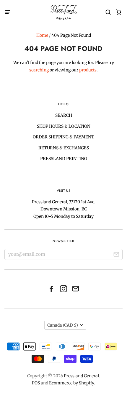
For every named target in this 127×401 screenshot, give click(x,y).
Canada (62, 325)
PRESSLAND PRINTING (63, 158)
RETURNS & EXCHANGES (63, 148)
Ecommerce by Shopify (71, 383)
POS (36, 383)
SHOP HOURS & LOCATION (63, 126)
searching (39, 70)
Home (42, 35)
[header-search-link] (108, 12)
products (88, 70)
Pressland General (81, 375)
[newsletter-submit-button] (116, 255)
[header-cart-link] (118, 12)
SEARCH (63, 115)
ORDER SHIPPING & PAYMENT (63, 137)
